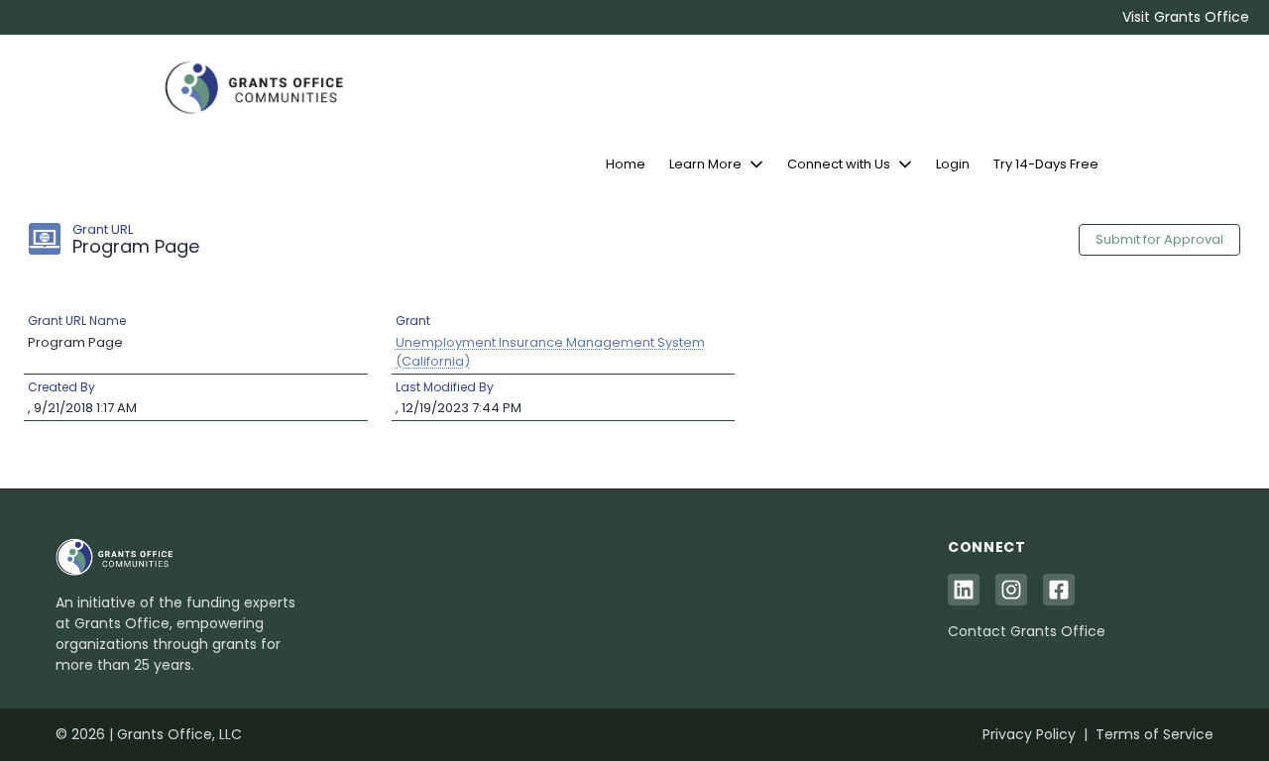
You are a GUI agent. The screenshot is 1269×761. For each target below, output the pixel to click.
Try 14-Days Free (1045, 164)
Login (953, 164)
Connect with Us (838, 164)
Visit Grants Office (1185, 17)
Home (625, 164)
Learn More (705, 164)
